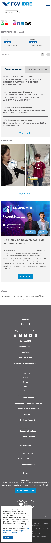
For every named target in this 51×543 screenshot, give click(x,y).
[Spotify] (22, 324)
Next (48, 54)
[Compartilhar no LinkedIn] (22, 24)
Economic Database (28, 431)
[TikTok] (36, 335)
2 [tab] (27, 299)
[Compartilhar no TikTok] (29, 24)
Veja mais (23, 133)
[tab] (13, 69)
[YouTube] (28, 324)
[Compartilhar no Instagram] (14, 24)
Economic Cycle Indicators (28, 409)
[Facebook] (20, 335)
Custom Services (28, 437)
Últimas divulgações (13, 69)
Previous (42, 54)
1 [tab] (24, 299)
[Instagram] (15, 335)
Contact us (25, 391)
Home (25, 369)
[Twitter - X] (30, 335)
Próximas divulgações (38, 69)
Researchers (25, 445)
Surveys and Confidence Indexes (28, 403)
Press (25, 378)
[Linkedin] (25, 335)
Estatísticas (25, 352)
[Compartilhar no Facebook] (18, 24)
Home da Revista (26, 358)
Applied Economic (27, 464)
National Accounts (28, 420)
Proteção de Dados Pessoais (25, 363)
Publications (28, 453)
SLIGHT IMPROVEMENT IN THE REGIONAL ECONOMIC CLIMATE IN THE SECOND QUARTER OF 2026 (22, 82)
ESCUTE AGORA (25, 276)
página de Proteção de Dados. (14, 531)
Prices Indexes (28, 398)
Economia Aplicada (25, 347)
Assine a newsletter (25, 490)
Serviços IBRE (25, 341)
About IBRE (25, 373)
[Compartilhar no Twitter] (26, 24)
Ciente (7, 538)
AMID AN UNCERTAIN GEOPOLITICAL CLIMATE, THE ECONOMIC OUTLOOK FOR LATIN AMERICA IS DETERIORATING (25, 97)
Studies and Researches (28, 459)
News (25, 382)
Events (25, 386)
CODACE (28, 414)
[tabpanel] (25, 105)
